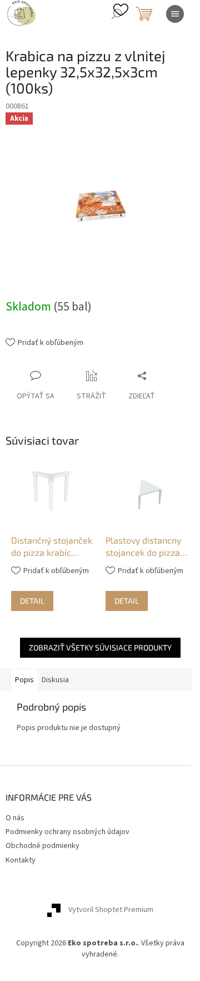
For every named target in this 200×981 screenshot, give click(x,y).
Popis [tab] (24, 680)
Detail (32, 600)
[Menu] (175, 14)
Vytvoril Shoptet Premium (110, 910)
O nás (15, 818)
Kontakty (21, 860)
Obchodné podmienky (42, 845)
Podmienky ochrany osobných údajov (67, 831)
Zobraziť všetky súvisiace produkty (100, 647)
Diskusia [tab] (55, 680)
